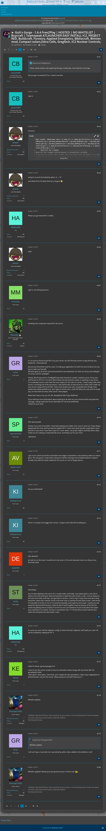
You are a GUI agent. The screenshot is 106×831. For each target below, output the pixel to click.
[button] (94, 136)
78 (31, 50)
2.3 (26, 20)
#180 (99, 767)
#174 (99, 552)
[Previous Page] (5, 49)
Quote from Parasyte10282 (42, 740)
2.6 (34, 20)
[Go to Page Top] (102, 828)
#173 (99, 518)
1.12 (89, 20)
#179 (99, 734)
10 (24, 50)
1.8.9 (70, 20)
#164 (99, 173)
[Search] (93, 3)
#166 (99, 247)
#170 (99, 417)
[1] (32, 139)
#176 (99, 626)
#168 (99, 319)
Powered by (53, 828)
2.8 (41, 20)
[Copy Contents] (98, 136)
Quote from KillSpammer (42, 63)
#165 (99, 211)
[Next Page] (35, 49)
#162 (99, 92)
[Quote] (99, 82)
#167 (99, 285)
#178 (99, 695)
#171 (99, 451)
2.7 (38, 20)
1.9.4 (75, 20)
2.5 (30, 20)
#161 (99, 57)
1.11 (84, 20)
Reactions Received (12, 150)
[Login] (98, 2)
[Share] (101, 49)
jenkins (61, 18)
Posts (8, 81)
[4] (32, 154)
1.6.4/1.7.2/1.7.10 (59, 20)
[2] (32, 150)
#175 (99, 585)
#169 (99, 356)
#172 (99, 485)
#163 (99, 126)
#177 (99, 662)
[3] (32, 152)
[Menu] (103, 3)
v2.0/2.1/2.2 (19, 20)
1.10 (79, 20)
